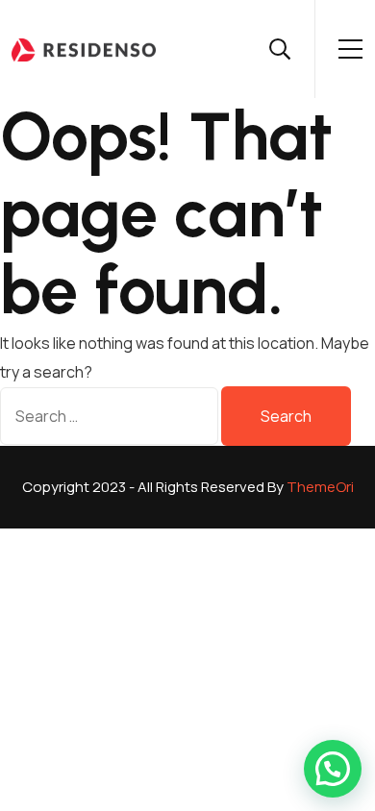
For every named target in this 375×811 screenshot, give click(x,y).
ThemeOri (320, 487)
